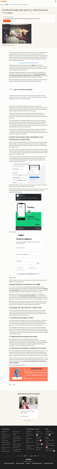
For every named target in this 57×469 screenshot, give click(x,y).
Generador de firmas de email (30, 436)
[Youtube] (25, 456)
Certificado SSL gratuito (17, 451)
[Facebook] (19, 456)
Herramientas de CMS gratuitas (16, 441)
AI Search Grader (29, 431)
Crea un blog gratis (5, 440)
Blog (36, 442)
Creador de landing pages (17, 443)
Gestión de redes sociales (6, 451)
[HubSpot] (28, 459)
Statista (33, 65)
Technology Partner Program (50, 446)
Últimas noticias (38, 449)
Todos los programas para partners (49, 441)
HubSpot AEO (4, 433)
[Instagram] (22, 456)
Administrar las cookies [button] (48, 463)
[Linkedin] (31, 456)
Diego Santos (10, 12)
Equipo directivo (38, 436)
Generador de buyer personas (29, 439)
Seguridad (28, 463)
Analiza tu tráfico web (16, 431)
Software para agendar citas (17, 449)
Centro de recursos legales (9, 463)
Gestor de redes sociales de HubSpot (27, 295)
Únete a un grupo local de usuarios (49, 434)
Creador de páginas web (17, 436)
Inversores (38, 440)
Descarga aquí (6, 20)
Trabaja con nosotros (39, 434)
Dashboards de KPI (16, 447)
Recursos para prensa (39, 447)
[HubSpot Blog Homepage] (3, 1)
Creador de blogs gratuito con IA (6, 445)
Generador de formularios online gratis (6, 448)
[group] (28, 407)
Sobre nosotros (38, 431)
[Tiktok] (38, 456)
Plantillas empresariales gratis (30, 443)
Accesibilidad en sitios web (37, 463)
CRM (38, 284)
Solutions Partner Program (49, 443)
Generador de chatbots (5, 442)
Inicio (2, 4)
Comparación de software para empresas (30, 446)
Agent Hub (3, 438)
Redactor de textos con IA (17, 438)
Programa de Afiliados (50, 450)
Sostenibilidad (39, 444)
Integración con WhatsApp (17, 445)
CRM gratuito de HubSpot (6, 435)
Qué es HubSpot (4, 431)
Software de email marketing (16, 434)
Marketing (7, 4)
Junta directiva (38, 438)
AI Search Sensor (28, 433)
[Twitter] (28, 456)
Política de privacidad (20, 463)
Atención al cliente (48, 431)
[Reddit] (35, 456)
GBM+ (15, 231)
